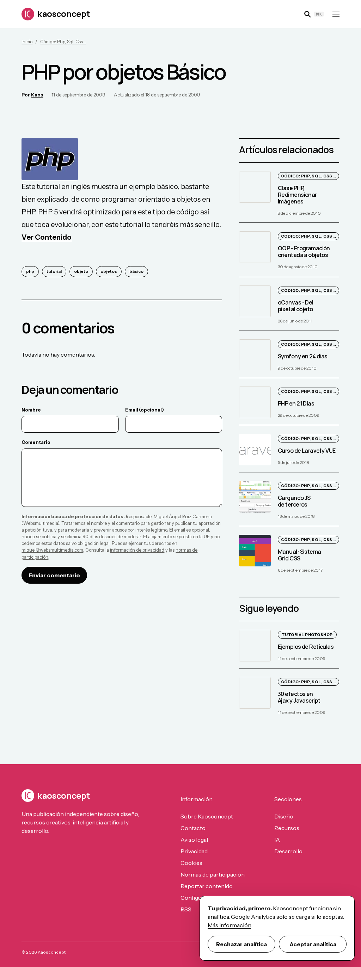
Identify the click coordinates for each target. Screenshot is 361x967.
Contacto (193, 827)
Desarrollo (288, 851)
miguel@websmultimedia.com (52, 550)
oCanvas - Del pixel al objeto (295, 306)
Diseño (283, 816)
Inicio (27, 41)
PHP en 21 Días (296, 403)
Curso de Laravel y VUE (307, 450)
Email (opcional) (144, 410)
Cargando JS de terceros (294, 501)
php (30, 271)
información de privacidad (137, 550)
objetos (108, 271)
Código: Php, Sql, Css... (63, 41)
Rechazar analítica (241, 944)
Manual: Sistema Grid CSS (299, 555)
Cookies (191, 862)
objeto (81, 271)
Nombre (31, 410)
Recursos (286, 827)
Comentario (36, 442)
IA (277, 839)
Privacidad (194, 851)
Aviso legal (194, 839)
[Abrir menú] (335, 14)
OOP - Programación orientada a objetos (304, 252)
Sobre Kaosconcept (206, 816)
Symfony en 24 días (303, 356)
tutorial (54, 271)
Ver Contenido (47, 237)
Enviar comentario (54, 575)
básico (136, 271)
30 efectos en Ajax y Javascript (299, 697)
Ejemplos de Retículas (306, 647)
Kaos (37, 95)
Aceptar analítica (312, 944)
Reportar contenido (206, 886)
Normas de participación (212, 874)
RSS (185, 909)
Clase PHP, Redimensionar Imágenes (297, 194)
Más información (229, 925)
